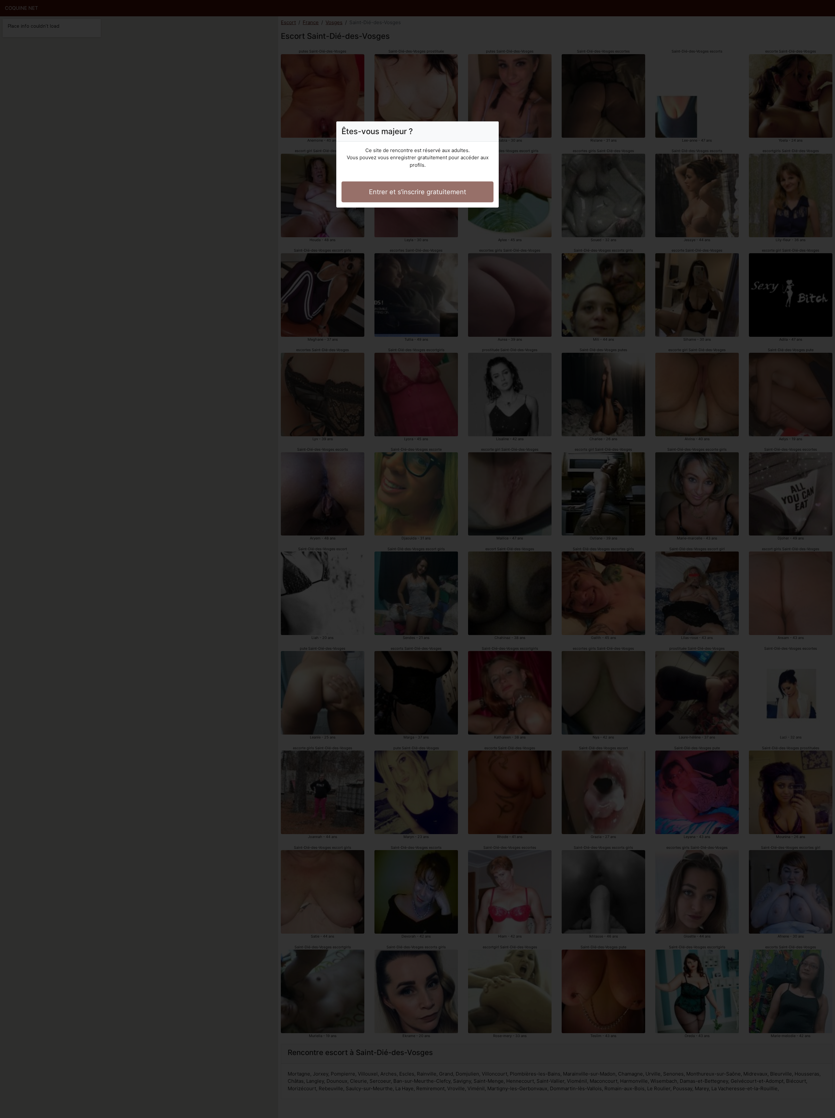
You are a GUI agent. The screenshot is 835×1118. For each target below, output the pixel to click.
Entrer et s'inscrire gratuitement (417, 192)
